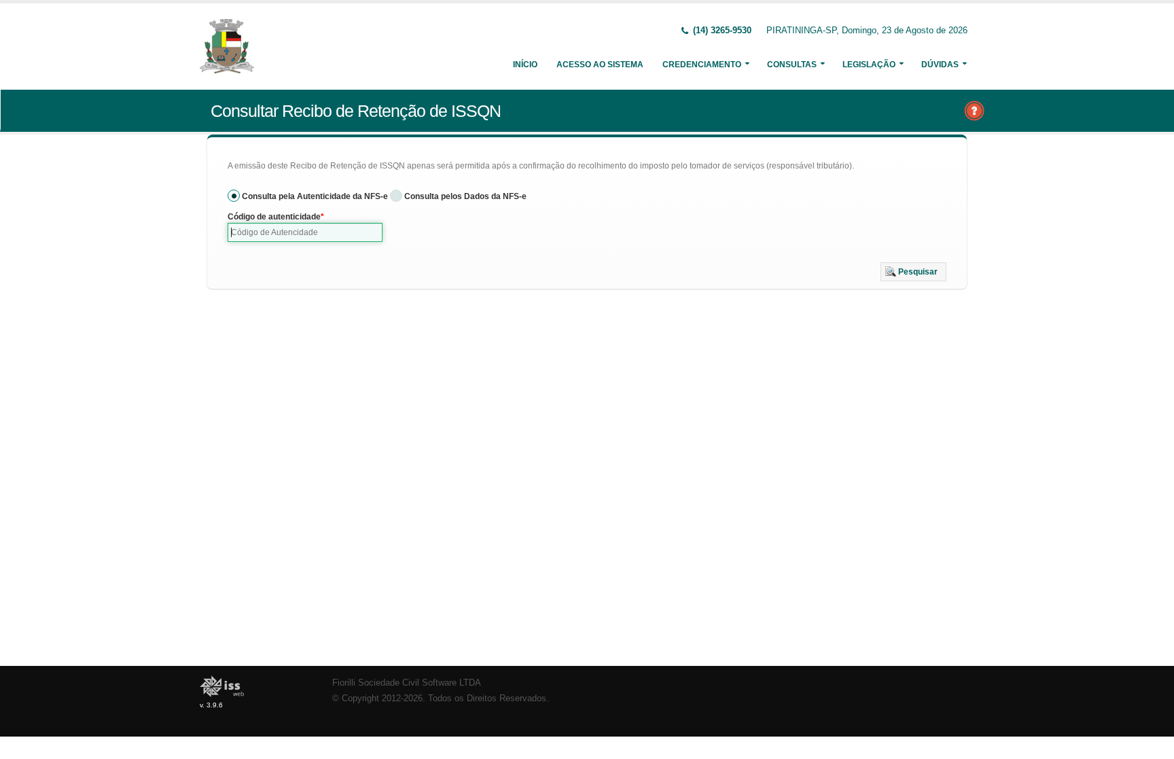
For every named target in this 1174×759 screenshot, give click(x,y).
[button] (913, 271)
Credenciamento (701, 64)
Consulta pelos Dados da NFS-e (465, 196)
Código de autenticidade (274, 217)
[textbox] (305, 232)
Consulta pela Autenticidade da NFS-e (315, 196)
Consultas (792, 64)
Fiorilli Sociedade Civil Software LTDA (406, 683)
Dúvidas (940, 64)
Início (525, 64)
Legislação (868, 64)
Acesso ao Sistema (599, 64)
